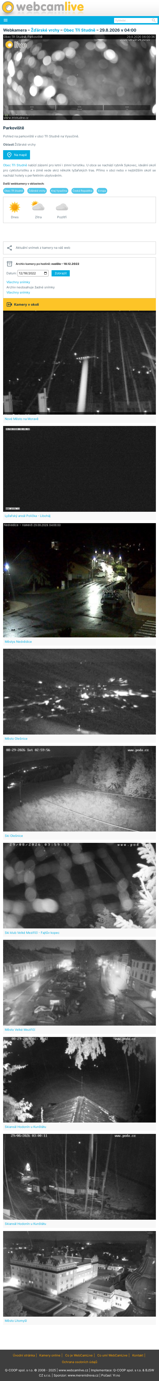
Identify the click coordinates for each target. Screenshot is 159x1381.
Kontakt (137, 1355)
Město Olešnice (16, 739)
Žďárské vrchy (45, 30)
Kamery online (49, 1355)
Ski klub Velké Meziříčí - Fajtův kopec (32, 933)
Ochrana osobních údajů (79, 1362)
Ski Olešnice (14, 836)
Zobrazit (61, 273)
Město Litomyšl (16, 1321)
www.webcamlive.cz (73, 1370)
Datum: (11, 273)
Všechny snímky (18, 282)
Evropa (102, 190)
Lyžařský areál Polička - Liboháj (28, 516)
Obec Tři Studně (79, 30)
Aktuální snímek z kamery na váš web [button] (38, 248)
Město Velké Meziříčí (20, 1030)
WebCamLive (42, 8)
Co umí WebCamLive (112, 1355)
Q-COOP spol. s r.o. (127, 1370)
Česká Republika (82, 190)
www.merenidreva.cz (83, 1375)
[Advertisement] (79, 232)
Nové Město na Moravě (22, 419)
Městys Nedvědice (18, 642)
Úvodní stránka (24, 1355)
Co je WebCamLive (79, 1355)
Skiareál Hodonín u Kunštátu (25, 1127)
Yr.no (116, 1375)
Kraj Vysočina (59, 190)
